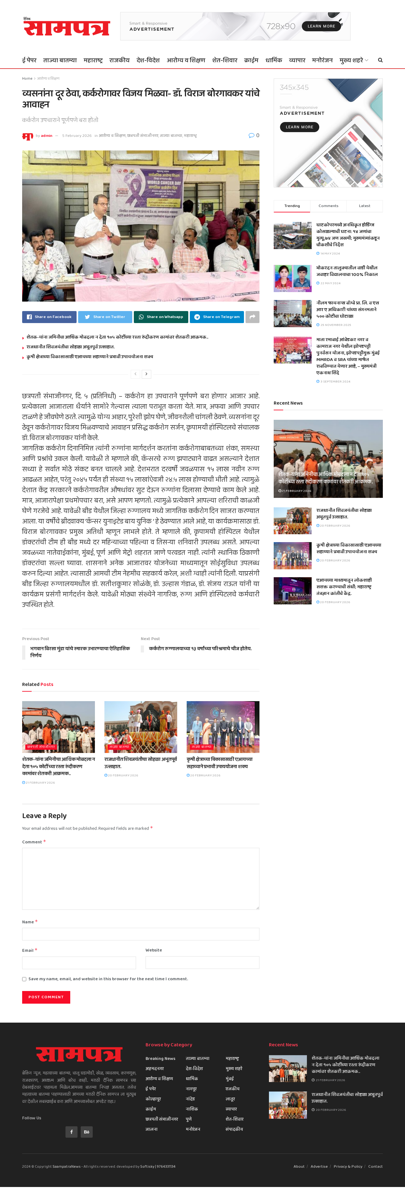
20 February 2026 (122, 775)
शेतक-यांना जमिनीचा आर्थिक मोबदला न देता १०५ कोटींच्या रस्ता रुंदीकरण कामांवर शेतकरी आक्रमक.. (117, 337)
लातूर (230, 1099)
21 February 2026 (40, 783)
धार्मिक (273, 60)
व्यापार (297, 60)
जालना (152, 1129)
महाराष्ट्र (93, 60)
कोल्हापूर (153, 1099)
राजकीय (119, 60)
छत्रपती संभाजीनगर (142, 135)
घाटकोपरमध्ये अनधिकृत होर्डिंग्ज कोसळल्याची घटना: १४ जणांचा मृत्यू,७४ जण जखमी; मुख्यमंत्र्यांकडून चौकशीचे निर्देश (348, 235)
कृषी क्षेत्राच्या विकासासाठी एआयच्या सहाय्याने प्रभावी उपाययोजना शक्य (90, 357)
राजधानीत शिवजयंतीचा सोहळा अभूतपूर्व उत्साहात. (71, 347)
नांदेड (190, 1099)
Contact (375, 1166)
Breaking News (160, 1058)
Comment (34, 842)
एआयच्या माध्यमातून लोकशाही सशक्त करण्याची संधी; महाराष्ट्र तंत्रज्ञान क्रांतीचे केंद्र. (344, 587)
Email (30, 950)
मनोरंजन (322, 60)
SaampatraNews (67, 1167)
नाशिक (192, 1109)
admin (46, 135)
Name (30, 922)
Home (27, 79)
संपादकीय (234, 1129)
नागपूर (191, 1089)
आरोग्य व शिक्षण (186, 60)
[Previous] (135, 374)
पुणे (189, 1119)
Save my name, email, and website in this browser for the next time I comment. (108, 979)
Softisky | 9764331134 (158, 1167)
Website (154, 950)
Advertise (319, 1166)
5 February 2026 (77, 135)
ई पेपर (29, 60)
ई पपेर (151, 1089)
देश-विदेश (148, 60)
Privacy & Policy (348, 1166)
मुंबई (230, 1078)
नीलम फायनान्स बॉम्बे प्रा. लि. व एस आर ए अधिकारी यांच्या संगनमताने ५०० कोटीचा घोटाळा (347, 309)
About (299, 1166)
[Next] (146, 374)
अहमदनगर (155, 1068)
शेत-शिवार (224, 60)
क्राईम (251, 60)
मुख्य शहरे (351, 60)
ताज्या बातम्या (60, 60)
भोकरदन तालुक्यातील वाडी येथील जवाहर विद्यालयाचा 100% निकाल (347, 271)
